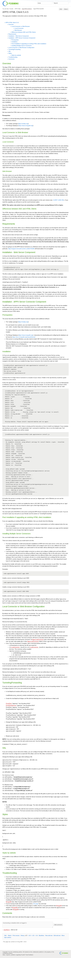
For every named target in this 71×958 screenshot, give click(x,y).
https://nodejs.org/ (23, 123)
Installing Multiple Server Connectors (22, 45)
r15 (33, 935)
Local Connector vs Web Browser (21, 26)
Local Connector (19, 28)
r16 (30, 935)
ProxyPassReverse (11, 705)
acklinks (41, 935)
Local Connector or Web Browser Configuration (21, 47)
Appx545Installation (27, 8)
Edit (61, 9)
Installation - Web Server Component (18, 36)
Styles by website (16, 55)
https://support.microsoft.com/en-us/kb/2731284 (21, 248)
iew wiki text (48, 935)
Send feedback (29, 954)
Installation (14, 41)
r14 (37, 935)
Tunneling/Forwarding (14, 49)
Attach (66, 9)
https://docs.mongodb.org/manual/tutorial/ (23, 337)
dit (5, 935)
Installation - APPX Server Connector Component (21, 38)
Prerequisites (15, 40)
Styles (10, 53)
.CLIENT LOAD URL (58, 200)
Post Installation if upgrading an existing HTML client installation (29, 43)
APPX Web (17, 8)
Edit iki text (57, 935)
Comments (11, 59)
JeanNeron (7, 929)
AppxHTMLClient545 (38, 8)
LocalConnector (15, 647)
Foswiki (11, 8)
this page (35, 903)
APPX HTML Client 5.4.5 (12, 22)
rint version (16, 935)
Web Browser (18, 30)
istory (23, 935)
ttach (9, 935)
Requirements (12, 34)
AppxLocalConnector (38, 639)
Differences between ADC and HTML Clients (24, 32)
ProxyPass (9, 703)
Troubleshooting (12, 57)
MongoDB (8, 901)
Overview (11, 24)
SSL (9, 51)
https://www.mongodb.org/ (26, 125)
